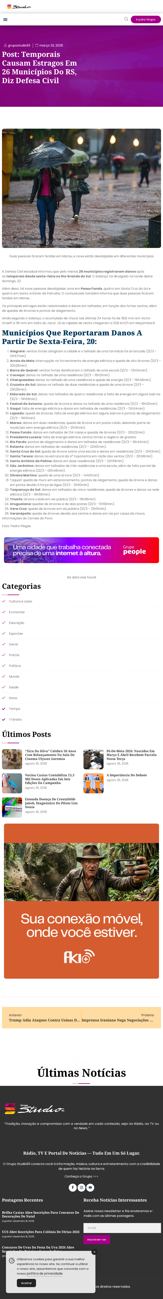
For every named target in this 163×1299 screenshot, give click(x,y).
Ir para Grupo (145, 19)
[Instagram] (81, 1188)
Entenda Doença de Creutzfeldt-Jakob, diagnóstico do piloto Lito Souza (51, 803)
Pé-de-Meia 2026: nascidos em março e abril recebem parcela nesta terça (132, 755)
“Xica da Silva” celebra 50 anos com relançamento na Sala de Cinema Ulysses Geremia (50, 755)
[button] (5, 19)
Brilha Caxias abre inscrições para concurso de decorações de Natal (40, 1214)
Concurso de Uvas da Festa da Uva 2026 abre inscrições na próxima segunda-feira (38, 1249)
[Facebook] (73, 1188)
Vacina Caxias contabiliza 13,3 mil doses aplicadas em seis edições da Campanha (49, 779)
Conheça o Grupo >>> (81, 1176)
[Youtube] (90, 1188)
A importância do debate (127, 775)
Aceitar (26, 1283)
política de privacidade (45, 1273)
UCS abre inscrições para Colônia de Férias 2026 (41, 1232)
